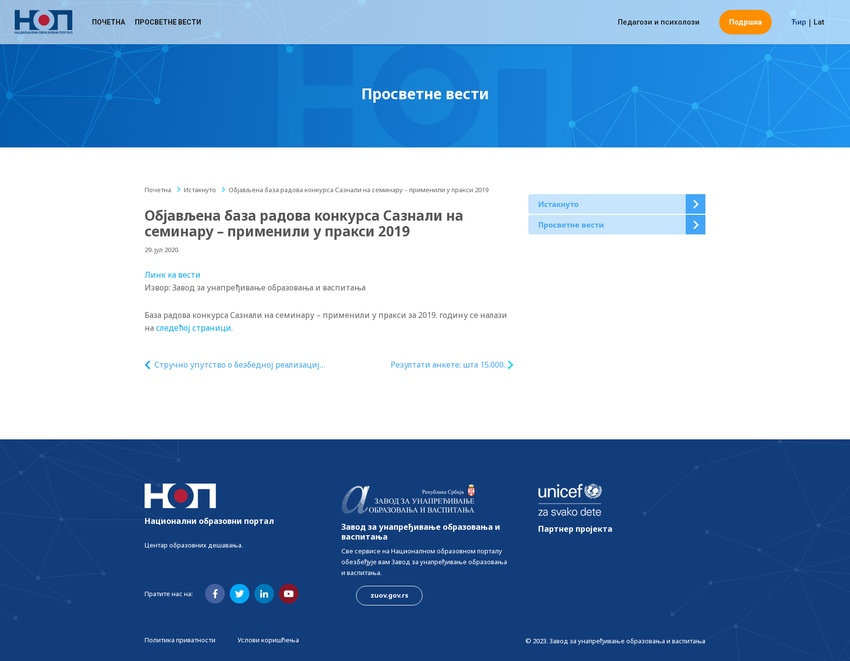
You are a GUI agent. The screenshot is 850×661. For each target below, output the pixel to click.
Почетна (108, 22)
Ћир (798, 22)
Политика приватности (180, 639)
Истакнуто (200, 189)
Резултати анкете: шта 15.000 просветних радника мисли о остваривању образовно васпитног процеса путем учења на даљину (445, 365)
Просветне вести (168, 22)
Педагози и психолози (658, 22)
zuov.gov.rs (389, 595)
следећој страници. (194, 327)
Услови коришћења (268, 639)
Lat (819, 22)
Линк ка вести (173, 274)
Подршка (745, 22)
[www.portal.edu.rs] (43, 22)
